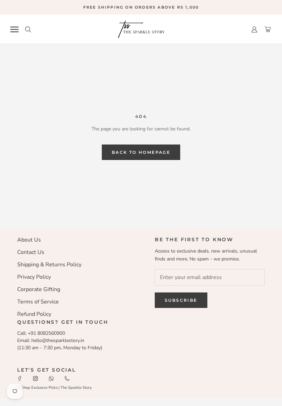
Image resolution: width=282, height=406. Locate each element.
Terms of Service (38, 302)
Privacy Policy (34, 277)
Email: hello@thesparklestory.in (50, 340)
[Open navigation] (14, 29)
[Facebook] (19, 378)
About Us (29, 240)
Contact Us (30, 252)
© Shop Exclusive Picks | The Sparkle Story (54, 387)
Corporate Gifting (38, 289)
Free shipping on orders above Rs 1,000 (141, 7)
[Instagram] (35, 378)
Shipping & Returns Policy (49, 264)
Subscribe (181, 300)
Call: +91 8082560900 (41, 333)
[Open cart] (268, 29)
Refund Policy (34, 314)
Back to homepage (141, 152)
